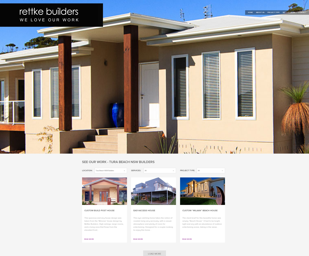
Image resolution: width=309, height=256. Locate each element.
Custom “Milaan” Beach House (200, 211)
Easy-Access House (144, 211)
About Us (260, 12)
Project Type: (187, 170)
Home (250, 12)
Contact (302, 12)
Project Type (273, 12)
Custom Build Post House (99, 211)
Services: (136, 170)
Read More (89, 239)
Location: (87, 170)
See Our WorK (289, 12)
